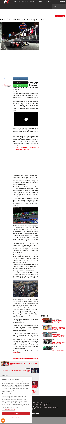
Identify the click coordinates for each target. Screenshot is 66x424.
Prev (57, 16)
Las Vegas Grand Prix (25, 358)
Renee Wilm (34, 358)
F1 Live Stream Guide (32, 413)
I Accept (16, 413)
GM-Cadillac (55, 339)
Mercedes (54, 326)
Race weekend (55, 319)
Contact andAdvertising (38, 403)
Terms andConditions (37, 406)
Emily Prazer (16, 358)
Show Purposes (16, 417)
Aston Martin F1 (56, 346)
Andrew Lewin (6, 85)
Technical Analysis (32, 406)
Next (62, 16)
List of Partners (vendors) (8, 409)
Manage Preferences (51, 407)
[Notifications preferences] (3, 420)
